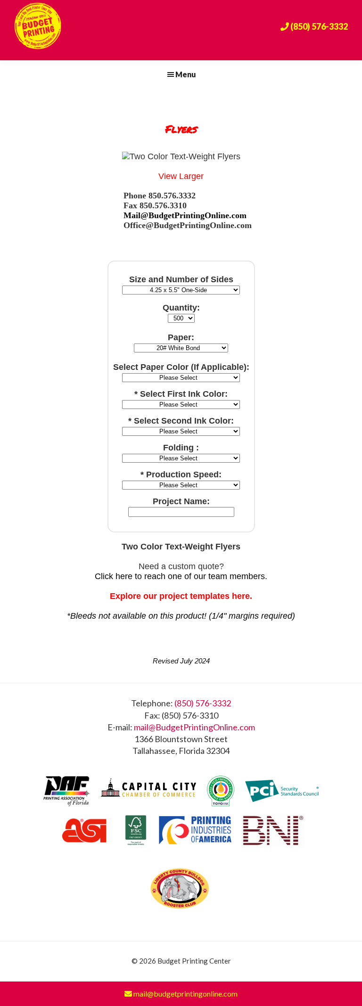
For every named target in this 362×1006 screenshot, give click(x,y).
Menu (185, 74)
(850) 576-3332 (202, 703)
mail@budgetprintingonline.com (185, 993)
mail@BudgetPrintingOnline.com (194, 727)
